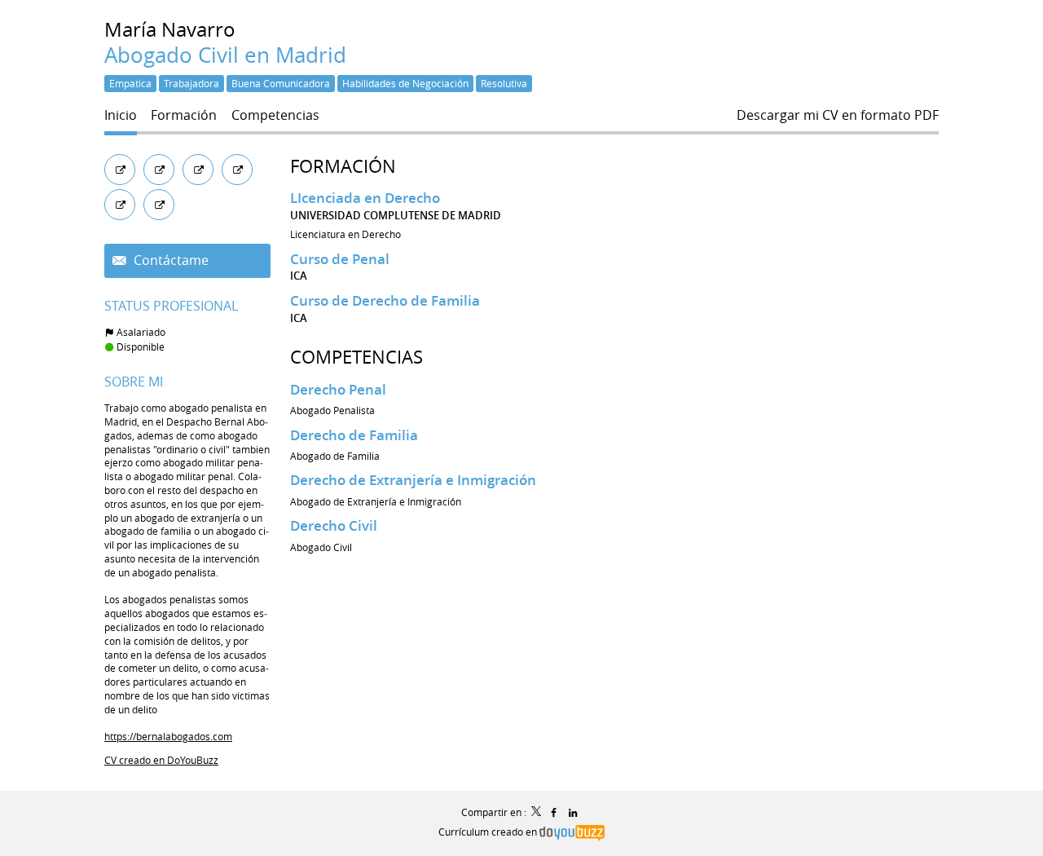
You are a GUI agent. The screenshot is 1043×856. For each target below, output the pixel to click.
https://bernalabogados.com (168, 736)
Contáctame (169, 260)
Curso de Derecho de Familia (385, 300)
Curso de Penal (339, 258)
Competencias (356, 356)
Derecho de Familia (354, 435)
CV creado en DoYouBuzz (161, 759)
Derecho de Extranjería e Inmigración (413, 479)
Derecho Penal (338, 389)
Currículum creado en (488, 831)
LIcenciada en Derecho (365, 197)
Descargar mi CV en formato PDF (838, 115)
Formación (343, 166)
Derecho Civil (333, 525)
